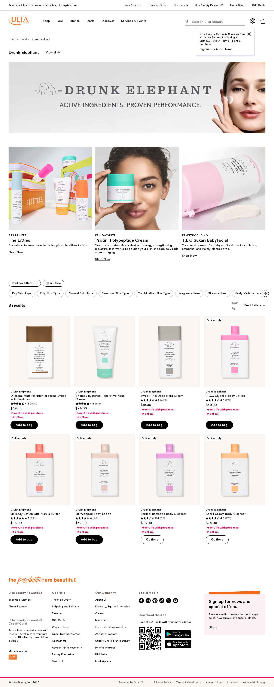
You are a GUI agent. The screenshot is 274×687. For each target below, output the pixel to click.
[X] (249, 34)
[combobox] (254, 305)
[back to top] (261, 674)
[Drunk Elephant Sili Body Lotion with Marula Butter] (39, 484)
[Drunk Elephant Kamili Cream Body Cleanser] (234, 484)
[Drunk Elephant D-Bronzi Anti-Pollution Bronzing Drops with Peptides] (39, 367)
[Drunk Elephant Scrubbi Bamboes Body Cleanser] (169, 484)
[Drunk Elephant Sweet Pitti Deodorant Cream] (169, 366)
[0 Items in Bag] (262, 21)
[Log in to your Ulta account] (252, 20)
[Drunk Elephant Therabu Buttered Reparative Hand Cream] (104, 367)
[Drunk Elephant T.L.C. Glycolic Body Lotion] (234, 366)
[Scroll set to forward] (265, 293)
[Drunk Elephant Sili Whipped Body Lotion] (104, 484)
